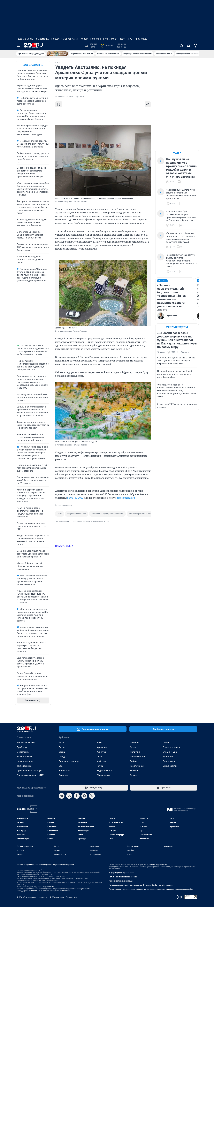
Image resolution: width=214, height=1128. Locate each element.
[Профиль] (195, 46)
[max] (84, 796)
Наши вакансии (25, 761)
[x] (92, 796)
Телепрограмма (69, 39)
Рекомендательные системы (120, 881)
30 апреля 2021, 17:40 (64, 97)
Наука (100, 766)
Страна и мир (170, 752)
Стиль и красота (171, 747)
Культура (101, 752)
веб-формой (65, 891)
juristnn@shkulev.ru (83, 889)
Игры (129, 39)
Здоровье (64, 775)
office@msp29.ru (126, 497)
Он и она (134, 742)
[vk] (69, 796)
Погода (55, 39)
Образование (103, 775)
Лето (99, 756)
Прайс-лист (23, 747)
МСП (60, 514)
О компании (23, 752)
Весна (62, 752)
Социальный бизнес (76, 514)
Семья (133, 775)
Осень (133, 747)
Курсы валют (110, 39)
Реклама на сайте (26, 742)
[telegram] (61, 796)
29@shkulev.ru (48, 887)
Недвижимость (25, 39)
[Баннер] (57, 53)
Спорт (166, 742)
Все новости (33, 64)
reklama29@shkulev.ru (158, 865)
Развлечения (137, 766)
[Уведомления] (188, 46)
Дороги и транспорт (69, 761)
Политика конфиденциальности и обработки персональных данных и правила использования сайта (151, 889)
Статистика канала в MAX (30, 775)
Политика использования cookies (123, 877)
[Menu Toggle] (18, 46)
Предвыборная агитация (29, 770)
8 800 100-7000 (75, 497)
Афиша (84, 39)
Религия (134, 770)
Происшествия (137, 756)
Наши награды (24, 756)
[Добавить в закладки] (58, 104)
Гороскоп (95, 39)
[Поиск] (181, 46)
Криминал (102, 747)
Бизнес (62, 747)
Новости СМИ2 (64, 545)
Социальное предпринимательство (107, 514)
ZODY (122, 39)
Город (62, 756)
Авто (61, 742)
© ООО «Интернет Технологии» (63, 897)
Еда (60, 766)
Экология (168, 756)
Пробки (107, 45)
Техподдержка (24, 766)
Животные (64, 770)
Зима (99, 742)
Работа (133, 761)
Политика (135, 752)
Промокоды (141, 39)
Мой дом (101, 761)
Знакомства (42, 39)
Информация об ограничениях (121, 873)
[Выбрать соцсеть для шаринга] (148, 104)
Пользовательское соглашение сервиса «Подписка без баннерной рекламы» (141, 885)
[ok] (77, 796)
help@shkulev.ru (35, 891)
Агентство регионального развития (144, 514)
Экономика (169, 761)
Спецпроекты (170, 766)
